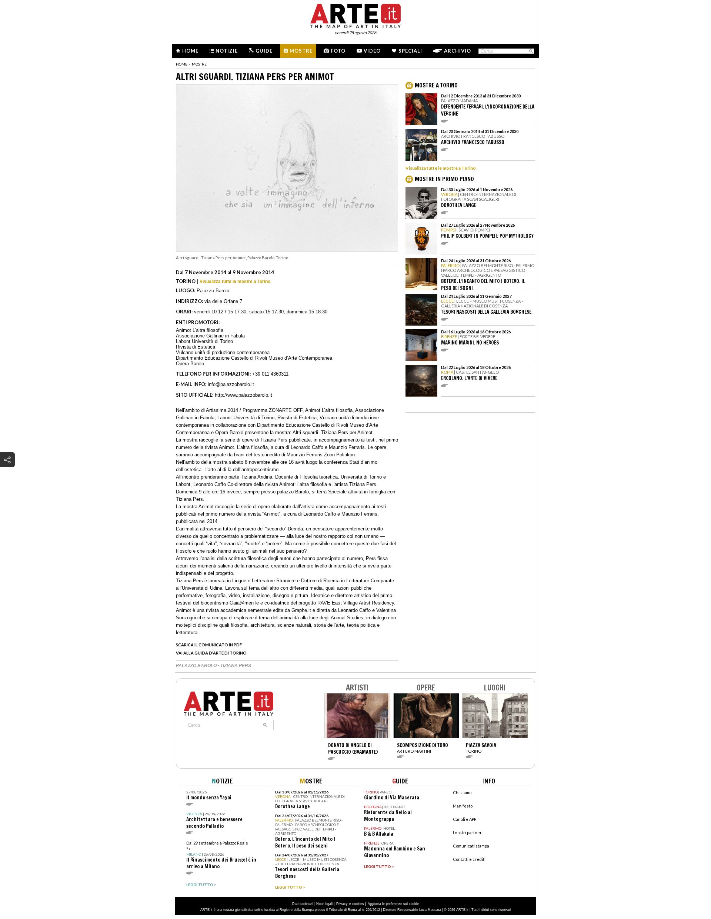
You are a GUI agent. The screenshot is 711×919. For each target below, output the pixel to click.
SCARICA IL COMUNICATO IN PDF (209, 644)
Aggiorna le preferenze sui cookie (393, 904)
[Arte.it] (355, 14)
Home (190, 51)
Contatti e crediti (469, 859)
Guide (264, 51)
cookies (358, 904)
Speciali (410, 51)
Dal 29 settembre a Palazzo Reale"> (221, 855)
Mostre (301, 51)
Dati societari (302, 904)
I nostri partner (467, 832)
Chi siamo (462, 792)
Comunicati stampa (471, 845)
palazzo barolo (197, 665)
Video (372, 51)
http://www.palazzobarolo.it (243, 395)
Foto (338, 51)
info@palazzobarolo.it (231, 384)
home (181, 64)
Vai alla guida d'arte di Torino (211, 652)
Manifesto (463, 805)
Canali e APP (464, 819)
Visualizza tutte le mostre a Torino (235, 281)
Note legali (324, 904)
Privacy (342, 904)
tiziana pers (235, 665)
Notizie (227, 51)
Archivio (457, 51)
